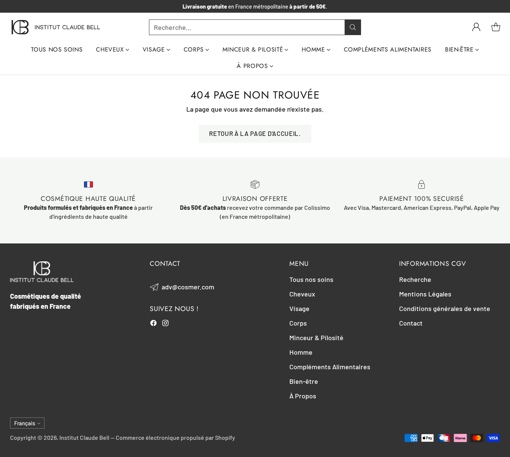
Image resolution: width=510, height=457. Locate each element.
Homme (300, 352)
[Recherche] (353, 27)
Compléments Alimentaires (329, 367)
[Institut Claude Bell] (56, 27)
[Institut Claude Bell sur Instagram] (165, 324)
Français (24, 423)
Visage (299, 308)
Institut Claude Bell (84, 437)
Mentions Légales (425, 294)
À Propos (302, 396)
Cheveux (302, 294)
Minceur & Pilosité (316, 337)
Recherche (415, 279)
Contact (411, 323)
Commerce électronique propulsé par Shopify (175, 437)
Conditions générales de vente (444, 308)
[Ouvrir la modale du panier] (496, 27)
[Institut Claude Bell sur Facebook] (153, 324)
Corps (298, 323)
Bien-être (303, 381)
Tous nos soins (311, 279)
